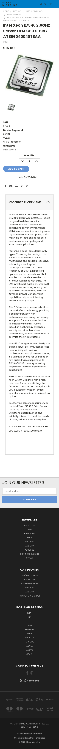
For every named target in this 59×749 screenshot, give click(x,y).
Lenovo (29, 650)
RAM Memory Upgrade (29, 595)
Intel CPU (29, 541)
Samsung (29, 629)
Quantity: (29, 155)
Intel (29, 613)
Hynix (29, 633)
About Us (29, 550)
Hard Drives (30, 533)
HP (29, 617)
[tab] (29, 202)
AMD (30, 625)
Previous (5, 746)
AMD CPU (29, 545)
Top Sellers (29, 525)
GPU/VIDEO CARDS (29, 575)
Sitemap (29, 558)
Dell (29, 621)
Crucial (29, 641)
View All (30, 654)
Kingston (29, 637)
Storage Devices (29, 583)
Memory (30, 537)
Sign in (23, 554)
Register (35, 554)
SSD (29, 529)
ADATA (29, 646)
